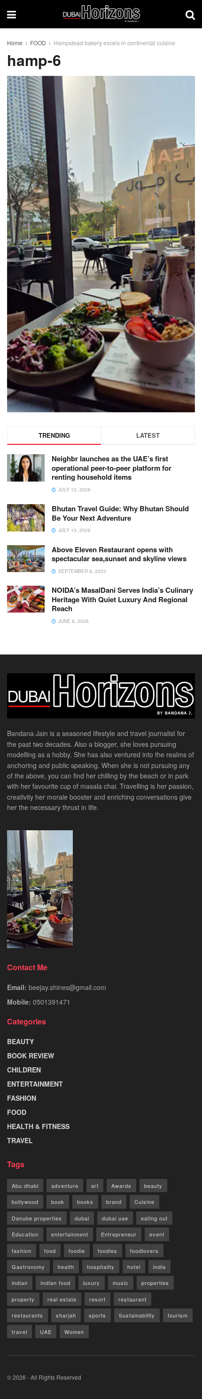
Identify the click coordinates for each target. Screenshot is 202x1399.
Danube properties (37, 1218)
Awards (121, 1185)
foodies (107, 1250)
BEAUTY (20, 1041)
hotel (133, 1266)
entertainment (69, 1234)
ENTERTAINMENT (35, 1083)
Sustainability (137, 1315)
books (85, 1201)
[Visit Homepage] (100, 14)
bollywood (25, 1201)
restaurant (132, 1299)
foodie (77, 1250)
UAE (46, 1331)
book (57, 1201)
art (95, 1185)
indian (20, 1282)
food (50, 1250)
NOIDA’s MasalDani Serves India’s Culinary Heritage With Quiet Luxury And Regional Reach (122, 599)
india (159, 1266)
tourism (178, 1315)
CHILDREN (24, 1069)
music (121, 1282)
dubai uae (115, 1218)
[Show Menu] (11, 14)
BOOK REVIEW (30, 1055)
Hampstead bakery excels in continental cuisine (114, 43)
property (23, 1299)
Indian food (55, 1282)
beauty (153, 1185)
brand (114, 1201)
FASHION (21, 1098)
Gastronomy (28, 1266)
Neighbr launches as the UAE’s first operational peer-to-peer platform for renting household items (111, 467)
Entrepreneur (119, 1234)
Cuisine (144, 1201)
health (66, 1266)
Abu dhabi (25, 1185)
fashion (21, 1250)
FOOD (38, 43)
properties (155, 1282)
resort (97, 1299)
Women (74, 1331)
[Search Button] (190, 14)
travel (19, 1331)
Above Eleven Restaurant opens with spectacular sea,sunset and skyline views (119, 554)
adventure (64, 1185)
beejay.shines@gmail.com (67, 987)
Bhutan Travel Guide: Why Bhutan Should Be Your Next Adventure (120, 513)
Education (25, 1234)
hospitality (101, 1266)
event (156, 1234)
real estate (62, 1299)
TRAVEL (20, 1140)
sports (97, 1315)
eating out (154, 1218)
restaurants (27, 1315)
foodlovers (144, 1250)
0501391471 (51, 1001)
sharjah (66, 1315)
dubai (82, 1218)
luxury (91, 1282)
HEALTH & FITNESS (38, 1126)
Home (15, 43)
